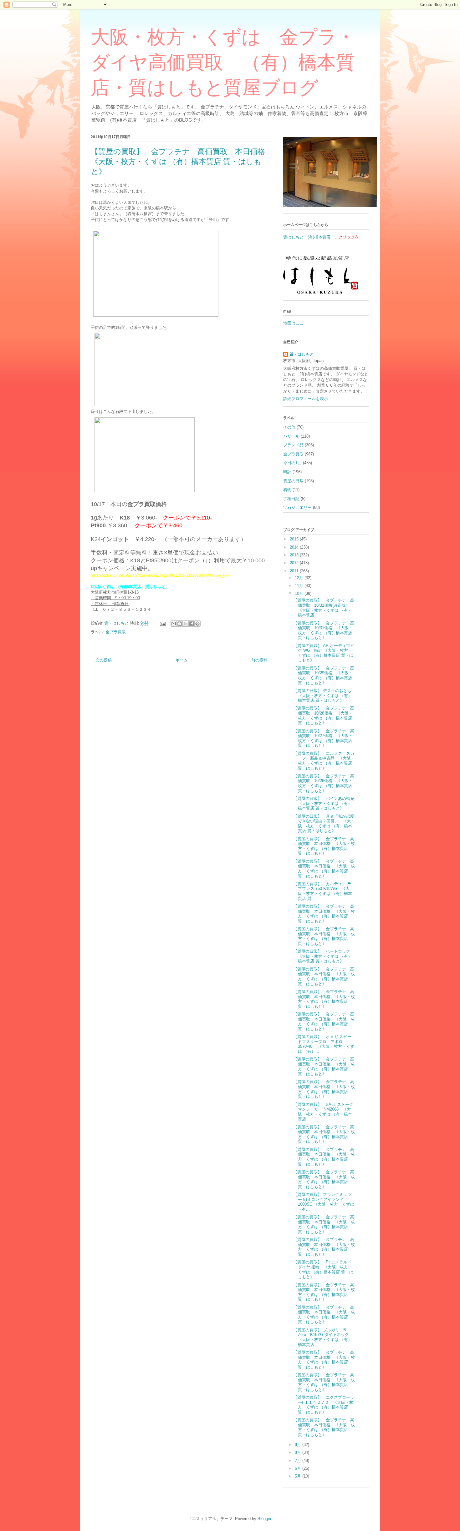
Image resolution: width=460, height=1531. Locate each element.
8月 (298, 1452)
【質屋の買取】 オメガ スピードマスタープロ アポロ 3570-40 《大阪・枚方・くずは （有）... (323, 1044)
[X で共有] (185, 623)
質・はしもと (301, 354)
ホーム (182, 660)
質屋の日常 (293, 481)
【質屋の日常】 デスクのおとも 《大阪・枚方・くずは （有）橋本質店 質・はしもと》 (324, 695)
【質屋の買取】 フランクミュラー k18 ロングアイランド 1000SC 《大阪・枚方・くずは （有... (323, 1202)
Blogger (264, 1518)
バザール (291, 436)
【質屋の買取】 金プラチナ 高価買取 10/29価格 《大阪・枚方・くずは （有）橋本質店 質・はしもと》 (323, 675)
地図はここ (293, 323)
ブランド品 (293, 445)
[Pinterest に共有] (197, 623)
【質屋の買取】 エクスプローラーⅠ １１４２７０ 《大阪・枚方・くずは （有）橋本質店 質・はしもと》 (323, 1404)
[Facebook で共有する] (191, 623)
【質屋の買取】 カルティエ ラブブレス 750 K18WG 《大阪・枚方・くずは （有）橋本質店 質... (322, 891)
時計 (287, 471)
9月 (298, 1444)
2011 (295, 571)
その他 (289, 427)
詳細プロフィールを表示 (305, 398)
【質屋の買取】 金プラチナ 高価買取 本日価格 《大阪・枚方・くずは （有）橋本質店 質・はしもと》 (324, 846)
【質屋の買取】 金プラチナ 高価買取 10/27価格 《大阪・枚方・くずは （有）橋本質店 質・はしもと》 (323, 738)
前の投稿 (259, 660)
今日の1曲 (292, 462)
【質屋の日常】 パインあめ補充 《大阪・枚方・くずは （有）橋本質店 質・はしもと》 (325, 803)
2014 (295, 547)
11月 (299, 585)
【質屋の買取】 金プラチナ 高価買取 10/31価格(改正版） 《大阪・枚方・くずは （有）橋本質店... (323, 607)
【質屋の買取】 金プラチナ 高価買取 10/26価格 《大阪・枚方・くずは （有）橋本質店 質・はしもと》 (323, 783)
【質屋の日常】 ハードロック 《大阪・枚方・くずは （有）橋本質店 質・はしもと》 (323, 956)
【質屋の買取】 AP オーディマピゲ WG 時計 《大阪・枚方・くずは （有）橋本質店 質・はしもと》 (323, 653)
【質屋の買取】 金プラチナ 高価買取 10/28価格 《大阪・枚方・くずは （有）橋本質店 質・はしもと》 (323, 715)
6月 (298, 1468)
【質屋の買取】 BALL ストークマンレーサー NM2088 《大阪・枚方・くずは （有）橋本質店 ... (323, 1112)
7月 (298, 1460)
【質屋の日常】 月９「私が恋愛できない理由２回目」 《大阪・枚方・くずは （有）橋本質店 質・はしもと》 (323, 823)
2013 (295, 555)
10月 (299, 593)
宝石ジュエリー (297, 507)
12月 (299, 577)
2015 (295, 539)
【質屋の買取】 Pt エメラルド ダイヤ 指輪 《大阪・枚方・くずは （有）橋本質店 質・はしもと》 (323, 1269)
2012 (295, 562)
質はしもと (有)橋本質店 (306, 237)
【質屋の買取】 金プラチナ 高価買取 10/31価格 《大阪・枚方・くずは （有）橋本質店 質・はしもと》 (323, 630)
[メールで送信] (174, 623)
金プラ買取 (115, 632)
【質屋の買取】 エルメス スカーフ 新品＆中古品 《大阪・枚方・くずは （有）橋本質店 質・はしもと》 (324, 761)
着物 (287, 489)
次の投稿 (103, 660)
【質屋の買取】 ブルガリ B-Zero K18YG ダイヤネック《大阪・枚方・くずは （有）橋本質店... (322, 1337)
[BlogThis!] (179, 623)
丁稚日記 (291, 498)
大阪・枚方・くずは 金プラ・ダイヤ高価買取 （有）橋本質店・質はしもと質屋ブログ (223, 62)
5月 (298, 1476)
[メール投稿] (162, 623)
